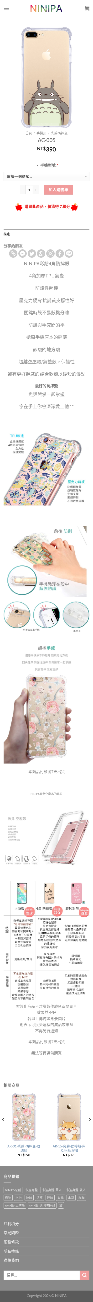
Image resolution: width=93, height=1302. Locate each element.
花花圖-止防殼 (15, 1205)
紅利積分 (11, 1223)
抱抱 (19, 1198)
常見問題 (11, 1232)
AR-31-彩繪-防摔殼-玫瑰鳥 (23, 1148)
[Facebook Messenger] (22, 253)
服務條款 (11, 1242)
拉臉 (29, 1198)
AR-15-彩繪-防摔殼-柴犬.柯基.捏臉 (69, 1148)
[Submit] (84, 1275)
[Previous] (3, 1129)
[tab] (46, 234)
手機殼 (41, 133)
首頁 (28, 133)
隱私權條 (11, 1251)
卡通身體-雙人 (76, 1190)
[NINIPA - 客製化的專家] (46, 8)
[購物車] (87, 8)
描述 (7, 234)
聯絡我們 (11, 1260)
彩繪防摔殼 (59, 133)
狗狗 (81, 1198)
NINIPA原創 (13, 1190)
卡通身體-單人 (52, 1190)
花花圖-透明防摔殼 (42, 1205)
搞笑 (39, 1198)
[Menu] (6, 8)
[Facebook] (60, 253)
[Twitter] (32, 253)
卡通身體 (31, 1190)
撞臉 (50, 1198)
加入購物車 (58, 189)
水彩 (71, 1198)
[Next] (89, 1129)
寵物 (8, 1198)
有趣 (60, 1198)
